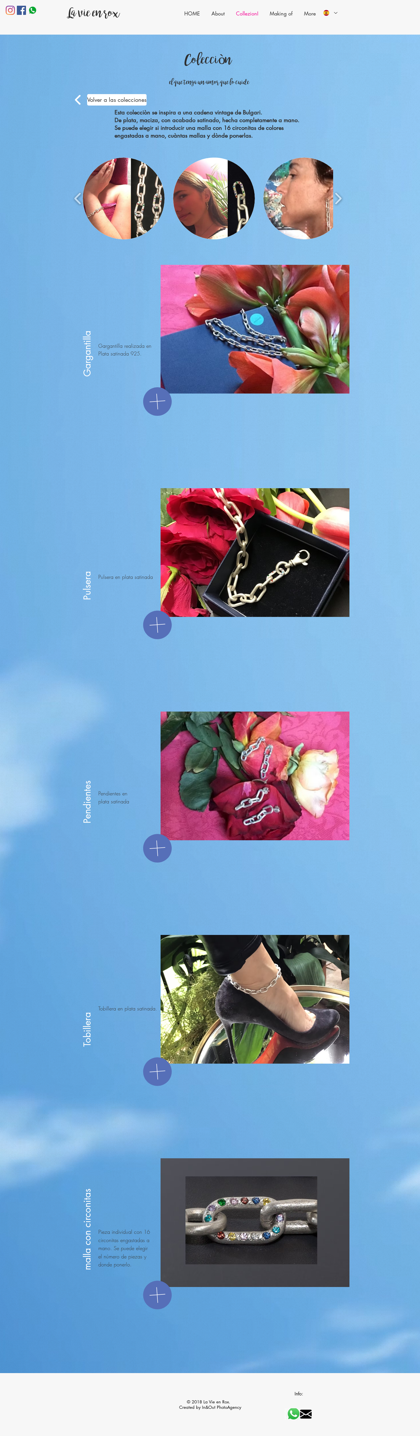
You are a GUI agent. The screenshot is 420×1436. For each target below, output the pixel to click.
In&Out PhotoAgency (221, 1407)
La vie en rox (92, 13)
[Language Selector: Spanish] (330, 13)
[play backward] (77, 198)
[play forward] (338, 198)
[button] (124, 198)
